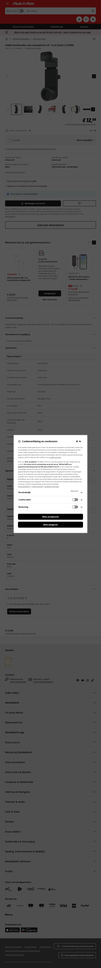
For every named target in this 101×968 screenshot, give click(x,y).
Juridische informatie (52, 487)
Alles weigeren (50, 524)
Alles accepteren (50, 516)
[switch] (75, 499)
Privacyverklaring (24, 487)
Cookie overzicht (37, 487)
